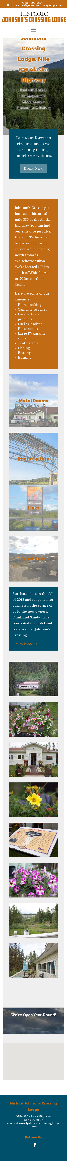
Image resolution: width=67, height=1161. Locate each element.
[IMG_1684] (33, 856)
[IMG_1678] (33, 735)
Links (33, 508)
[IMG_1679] (33, 775)
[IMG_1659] (33, 977)
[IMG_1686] (33, 896)
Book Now (33, 168)
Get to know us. (25, 644)
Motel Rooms (33, 400)
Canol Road (33, 559)
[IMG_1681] (33, 816)
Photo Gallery (33, 459)
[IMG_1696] (33, 695)
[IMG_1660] (33, 936)
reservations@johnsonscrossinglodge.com (33, 1124)
